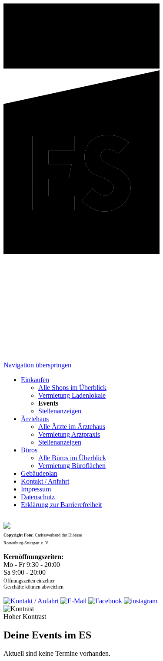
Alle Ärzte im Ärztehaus (71, 426)
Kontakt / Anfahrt (45, 481)
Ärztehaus (35, 418)
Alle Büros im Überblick (72, 457)
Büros (29, 450)
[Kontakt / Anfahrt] (31, 601)
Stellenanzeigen (59, 411)
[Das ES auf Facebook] (105, 601)
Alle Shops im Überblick (72, 387)
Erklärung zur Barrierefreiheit (61, 504)
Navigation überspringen (37, 365)
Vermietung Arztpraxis (69, 434)
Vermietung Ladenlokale (72, 395)
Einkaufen (35, 379)
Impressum (36, 489)
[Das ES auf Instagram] (140, 601)
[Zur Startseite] (81, 251)
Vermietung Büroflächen (72, 465)
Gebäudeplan (39, 473)
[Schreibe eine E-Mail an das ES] (73, 601)
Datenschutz (38, 497)
